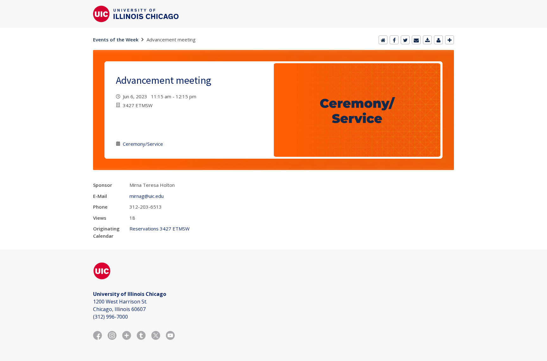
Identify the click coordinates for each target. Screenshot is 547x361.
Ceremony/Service (143, 144)
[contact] (438, 39)
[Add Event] (449, 39)
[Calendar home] (383, 39)
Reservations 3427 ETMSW (159, 228)
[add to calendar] (427, 39)
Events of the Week (115, 39)
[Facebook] (394, 39)
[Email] (416, 39)
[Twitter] (405, 39)
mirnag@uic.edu (146, 196)
